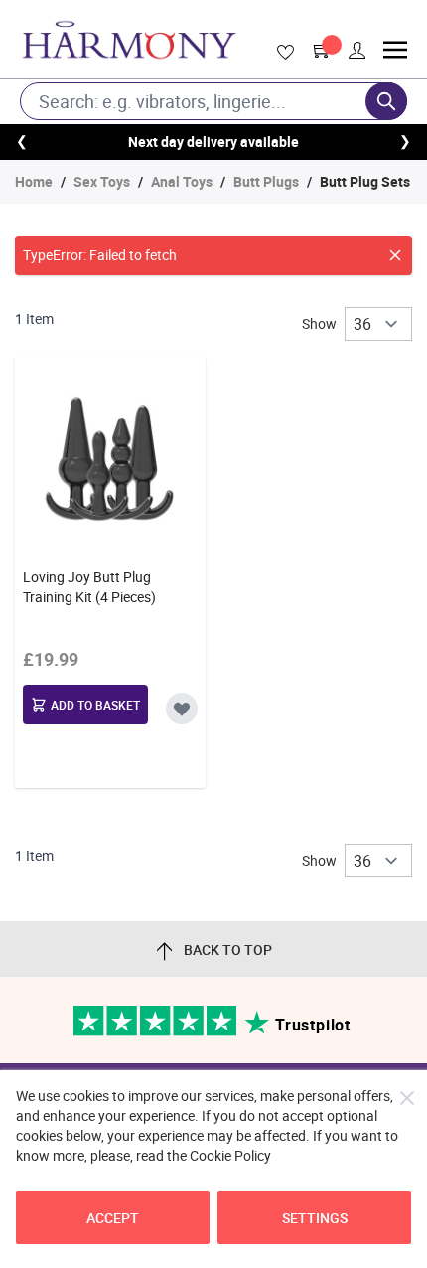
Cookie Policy (230, 1155)
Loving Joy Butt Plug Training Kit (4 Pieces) (89, 586)
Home (34, 181)
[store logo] (129, 40)
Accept (112, 1217)
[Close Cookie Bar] (407, 1098)
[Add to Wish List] (182, 708)
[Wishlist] (282, 53)
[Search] (386, 101)
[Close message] (395, 255)
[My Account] (357, 51)
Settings (315, 1217)
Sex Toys (101, 181)
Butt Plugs (266, 181)
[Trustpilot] (156, 1031)
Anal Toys (182, 181)
